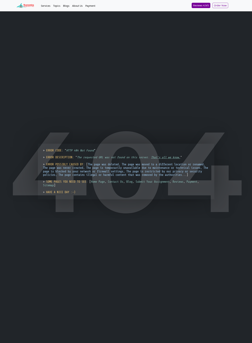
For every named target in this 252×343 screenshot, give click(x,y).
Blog (129, 182)
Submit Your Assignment (153, 182)
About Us (77, 5)
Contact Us (115, 182)
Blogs (66, 5)
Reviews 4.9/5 (201, 5)
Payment (90, 5)
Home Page (98, 182)
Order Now (220, 5)
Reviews (178, 182)
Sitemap (48, 185)
